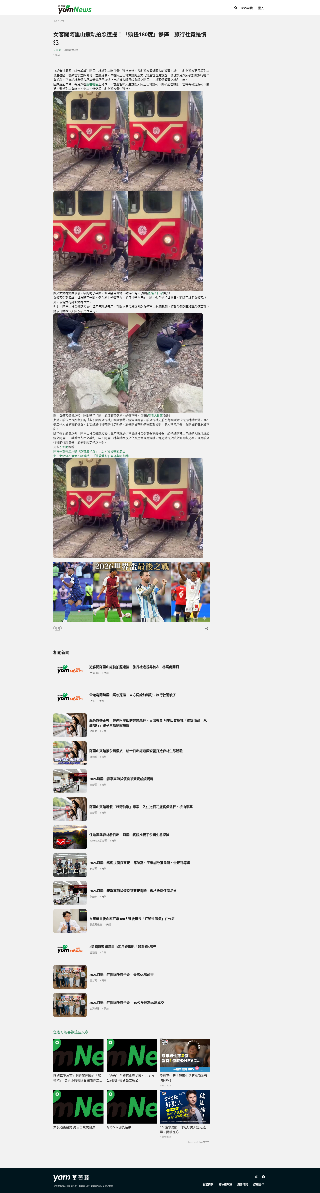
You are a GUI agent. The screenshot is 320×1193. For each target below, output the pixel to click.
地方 (57, 628)
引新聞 (57, 50)
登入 (261, 8)
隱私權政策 (225, 1184)
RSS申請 (247, 8)
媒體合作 (258, 1184)
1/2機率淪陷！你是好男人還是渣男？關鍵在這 (183, 1129)
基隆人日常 (155, 293)
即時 (62, 20)
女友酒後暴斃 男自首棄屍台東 (74, 1127)
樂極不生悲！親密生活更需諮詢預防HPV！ (183, 1078)
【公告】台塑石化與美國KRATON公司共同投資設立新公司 (130, 1078)
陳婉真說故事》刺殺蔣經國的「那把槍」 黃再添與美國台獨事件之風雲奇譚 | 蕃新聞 (77, 1078)
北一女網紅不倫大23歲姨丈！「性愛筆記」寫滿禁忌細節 (91, 456)
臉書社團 (92, 84)
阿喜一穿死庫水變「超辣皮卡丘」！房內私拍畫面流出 (89, 451)
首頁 (55, 20)
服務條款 (208, 1184)
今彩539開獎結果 (119, 1127)
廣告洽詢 (242, 1184)
